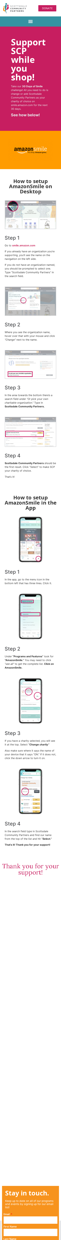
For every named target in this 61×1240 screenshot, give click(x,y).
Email (7, 1214)
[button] (30, 21)
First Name (10, 1226)
